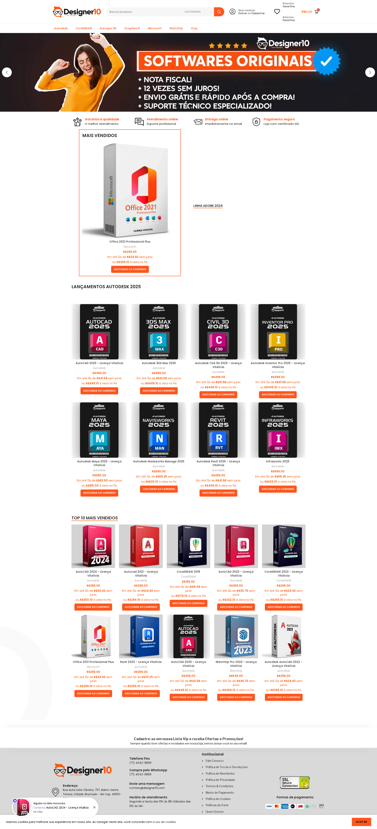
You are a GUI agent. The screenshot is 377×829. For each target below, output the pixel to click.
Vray (194, 28)
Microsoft (155, 28)
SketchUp (176, 28)
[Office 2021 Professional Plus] (130, 190)
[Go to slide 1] (187, 108)
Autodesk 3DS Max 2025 (159, 363)
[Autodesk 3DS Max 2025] (159, 332)
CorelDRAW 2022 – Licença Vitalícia (283, 574)
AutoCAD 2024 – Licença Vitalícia (93, 574)
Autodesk (61, 28)
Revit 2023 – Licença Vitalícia (141, 662)
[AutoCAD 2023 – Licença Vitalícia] (236, 546)
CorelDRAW (84, 28)
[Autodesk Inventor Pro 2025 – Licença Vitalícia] (278, 332)
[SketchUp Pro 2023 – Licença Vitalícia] (236, 636)
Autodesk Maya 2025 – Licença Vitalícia (99, 463)
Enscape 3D (108, 28)
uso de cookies (165, 822)
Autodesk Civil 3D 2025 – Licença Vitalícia (218, 365)
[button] (7, 72)
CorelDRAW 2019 (188, 572)
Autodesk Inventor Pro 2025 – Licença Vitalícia (278, 365)
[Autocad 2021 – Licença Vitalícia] (141, 546)
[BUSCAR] (219, 11)
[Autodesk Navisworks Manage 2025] (159, 430)
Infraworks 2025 (277, 461)
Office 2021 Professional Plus (129, 242)
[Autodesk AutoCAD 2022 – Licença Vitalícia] (284, 636)
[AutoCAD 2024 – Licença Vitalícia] (93, 546)
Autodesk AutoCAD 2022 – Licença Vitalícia (284, 664)
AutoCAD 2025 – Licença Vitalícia (99, 363)
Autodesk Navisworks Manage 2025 (158, 461)
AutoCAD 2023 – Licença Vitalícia (236, 574)
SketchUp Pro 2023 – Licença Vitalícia (236, 664)
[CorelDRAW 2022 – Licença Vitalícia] (284, 546)
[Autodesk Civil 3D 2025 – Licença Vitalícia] (218, 332)
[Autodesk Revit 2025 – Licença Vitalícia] (218, 430)
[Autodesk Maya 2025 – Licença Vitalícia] (99, 430)
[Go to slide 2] (190, 108)
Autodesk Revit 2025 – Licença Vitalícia (218, 463)
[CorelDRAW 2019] (188, 546)
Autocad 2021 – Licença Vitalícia (141, 574)
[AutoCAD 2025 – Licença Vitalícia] (99, 332)
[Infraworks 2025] (278, 430)
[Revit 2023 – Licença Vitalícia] (141, 636)
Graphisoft (132, 28)
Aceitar (361, 822)
